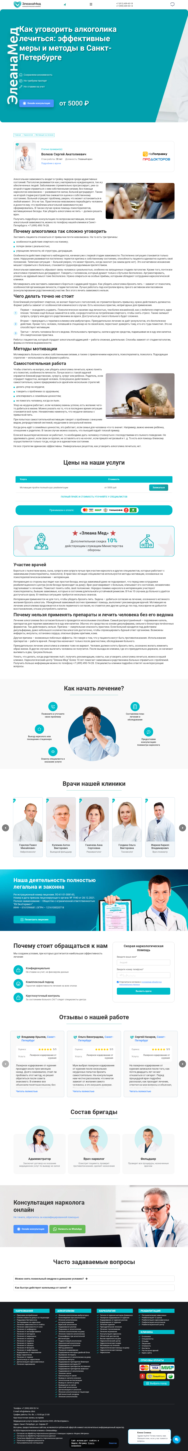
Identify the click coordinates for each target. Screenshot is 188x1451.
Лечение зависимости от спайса (30, 1324)
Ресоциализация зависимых (154, 1315)
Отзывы (145, 1341)
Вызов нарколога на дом (110, 1338)
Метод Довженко (65, 1348)
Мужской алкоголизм (67, 1324)
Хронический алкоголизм (69, 1343)
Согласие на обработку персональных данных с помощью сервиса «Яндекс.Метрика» (53, 1433)
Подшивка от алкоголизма (69, 1329)
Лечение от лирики (25, 1357)
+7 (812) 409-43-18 (124, 3)
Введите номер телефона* (130, 969)
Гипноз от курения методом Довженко (116, 1315)
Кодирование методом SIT (69, 1364)
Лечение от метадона (26, 1334)
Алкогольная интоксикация (70, 1380)
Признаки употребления (27, 1315)
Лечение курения (107, 1324)
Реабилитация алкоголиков (153, 1322)
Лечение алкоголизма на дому (71, 1331)
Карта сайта (147, 1353)
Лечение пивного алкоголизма (71, 1334)
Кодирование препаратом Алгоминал (74, 1366)
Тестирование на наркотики (28, 1322)
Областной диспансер (109, 1336)
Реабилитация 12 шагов (152, 1318)
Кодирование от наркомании (29, 1352)
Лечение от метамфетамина (29, 1331)
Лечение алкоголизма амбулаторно (73, 1315)
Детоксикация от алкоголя (69, 1390)
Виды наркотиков (24, 1355)
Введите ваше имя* (127, 957)
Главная (17, 135)
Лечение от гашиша (25, 1345)
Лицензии (146, 1343)
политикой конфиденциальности (99, 734)
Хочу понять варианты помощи (100, 731)
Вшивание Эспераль (67, 1355)
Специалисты (147, 1339)
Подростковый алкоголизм (69, 1341)
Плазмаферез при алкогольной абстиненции (71, 1337)
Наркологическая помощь (111, 1350)
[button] (5, 827)
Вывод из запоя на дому (68, 1383)
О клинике (146, 1336)
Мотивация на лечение (110, 1345)
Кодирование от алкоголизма (71, 1371)
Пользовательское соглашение (30, 1443)
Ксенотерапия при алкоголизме (71, 1318)
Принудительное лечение (111, 1327)
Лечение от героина (25, 1343)
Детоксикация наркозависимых (30, 1362)
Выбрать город (158, 1383)
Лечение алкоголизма (67, 1397)
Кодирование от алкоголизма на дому (74, 1357)
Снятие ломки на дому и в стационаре (33, 1318)
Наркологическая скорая (110, 1343)
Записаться (159, 487)
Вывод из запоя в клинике (69, 1378)
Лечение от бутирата (25, 1348)
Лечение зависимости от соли (30, 1327)
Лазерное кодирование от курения (114, 1318)
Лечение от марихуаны (26, 1336)
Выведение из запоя (67, 1385)
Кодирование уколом (67, 1327)
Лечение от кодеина (25, 1341)
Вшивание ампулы (66, 1359)
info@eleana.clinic (27, 1411)
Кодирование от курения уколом (113, 1320)
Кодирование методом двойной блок (74, 1352)
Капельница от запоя (67, 1376)
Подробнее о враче (51, 163)
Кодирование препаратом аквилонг (73, 1369)
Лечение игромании (108, 1331)
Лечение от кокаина (25, 1338)
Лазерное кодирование (68, 1350)
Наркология (28, 135)
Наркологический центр (110, 1341)
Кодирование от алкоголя (69, 1345)
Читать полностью (27, 1091)
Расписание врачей (150, 1350)
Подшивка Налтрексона (27, 1320)
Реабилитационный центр (153, 1324)
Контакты (146, 1348)
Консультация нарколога (110, 1334)
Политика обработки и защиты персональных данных (39, 1438)
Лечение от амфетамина (27, 1350)
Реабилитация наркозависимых (155, 1320)
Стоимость (146, 1346)
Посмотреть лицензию (36, 919)
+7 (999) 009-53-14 (124, 6)
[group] (28, 827)
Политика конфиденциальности (30, 1440)
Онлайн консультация (38, 103)
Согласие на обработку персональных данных (36, 1436)
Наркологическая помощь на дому (114, 1348)
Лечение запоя (64, 1373)
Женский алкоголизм (67, 1387)
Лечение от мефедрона (26, 1329)
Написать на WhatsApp (70, 1229)
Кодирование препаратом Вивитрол (73, 1362)
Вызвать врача (144, 991)
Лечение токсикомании (110, 1329)
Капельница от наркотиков (28, 1359)
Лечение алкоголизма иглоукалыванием (67, 1321)
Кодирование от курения (110, 1322)
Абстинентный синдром (68, 1394)
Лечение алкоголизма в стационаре (73, 1392)
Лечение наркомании (26, 1364)
